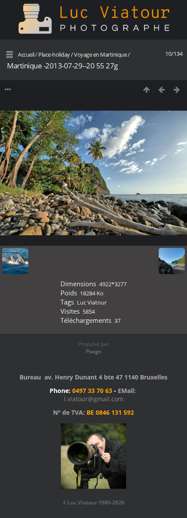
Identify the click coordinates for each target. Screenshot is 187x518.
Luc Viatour (92, 302)
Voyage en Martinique (101, 54)
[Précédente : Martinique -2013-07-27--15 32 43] (161, 90)
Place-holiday (54, 54)
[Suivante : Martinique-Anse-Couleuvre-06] (176, 90)
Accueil (26, 54)
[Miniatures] (146, 90)
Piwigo (93, 351)
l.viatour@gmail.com (94, 399)
